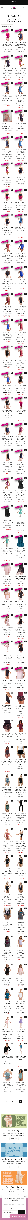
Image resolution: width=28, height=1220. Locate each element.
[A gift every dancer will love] (14, 1150)
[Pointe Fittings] (14, 1121)
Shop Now (14, 1138)
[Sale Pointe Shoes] (14, 1178)
